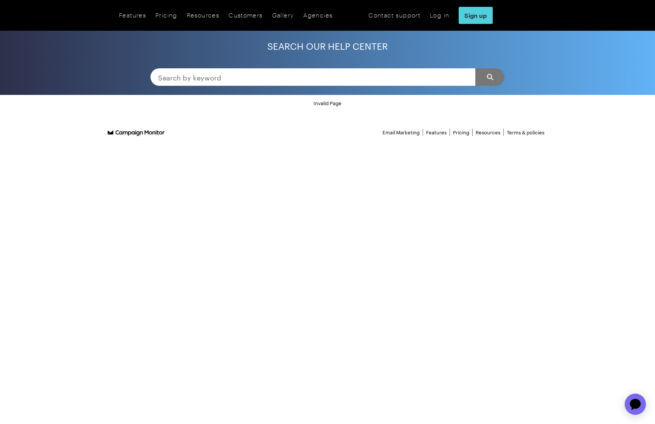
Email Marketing (401, 132)
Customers (245, 15)
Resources (203, 15)
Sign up (475, 15)
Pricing (166, 15)
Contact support (394, 15)
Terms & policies (525, 132)
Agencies (317, 15)
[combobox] (312, 77)
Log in (439, 15)
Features (132, 15)
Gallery (283, 15)
